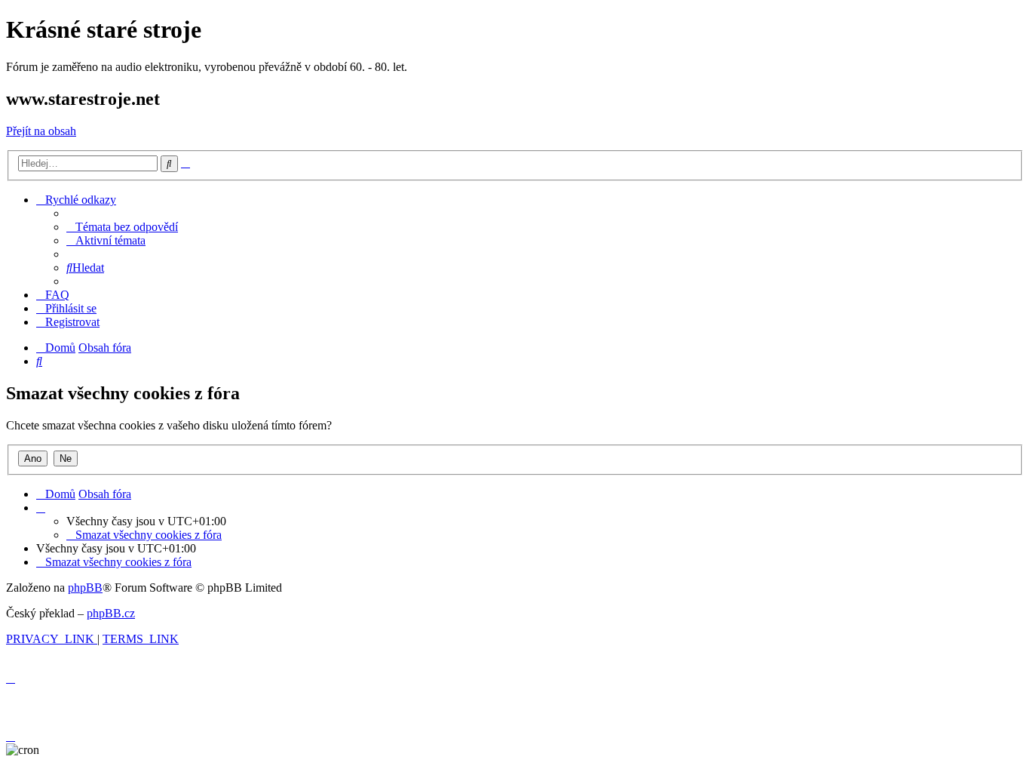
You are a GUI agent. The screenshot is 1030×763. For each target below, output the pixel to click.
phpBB (85, 587)
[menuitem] (122, 226)
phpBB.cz (111, 613)
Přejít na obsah (41, 131)
